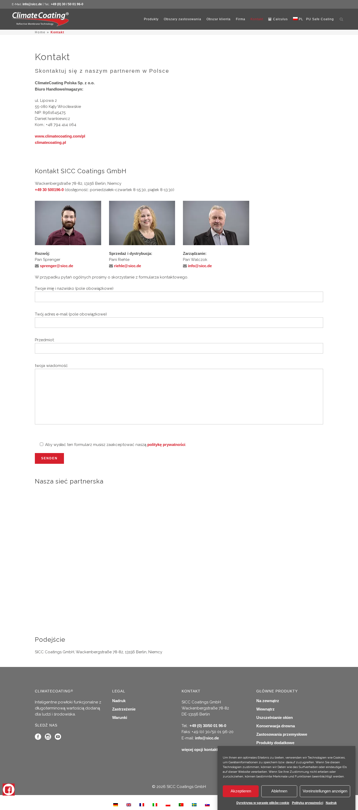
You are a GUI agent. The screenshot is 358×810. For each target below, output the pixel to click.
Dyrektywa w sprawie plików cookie (262, 803)
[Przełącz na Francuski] (142, 804)
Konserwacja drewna (275, 726)
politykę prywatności (166, 444)
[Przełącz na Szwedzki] (194, 804)
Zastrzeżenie (123, 709)
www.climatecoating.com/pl (60, 136)
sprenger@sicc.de (56, 266)
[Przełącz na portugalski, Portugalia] (181, 804)
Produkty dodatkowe (275, 742)
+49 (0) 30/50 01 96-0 (207, 725)
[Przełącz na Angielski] (129, 804)
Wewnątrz (265, 709)
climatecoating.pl (50, 142)
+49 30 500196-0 (49, 189)
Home (40, 32)
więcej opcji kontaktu (201, 749)
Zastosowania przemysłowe (281, 734)
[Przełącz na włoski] (155, 804)
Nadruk (331, 803)
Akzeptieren (241, 791)
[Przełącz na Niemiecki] (115, 804)
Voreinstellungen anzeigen (325, 791)
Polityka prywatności (307, 803)
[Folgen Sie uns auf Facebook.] (38, 738)
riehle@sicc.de (127, 266)
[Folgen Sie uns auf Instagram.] (48, 738)
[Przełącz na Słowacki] (207, 804)
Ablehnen (279, 791)
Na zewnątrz (267, 700)
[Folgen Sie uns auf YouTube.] (58, 738)
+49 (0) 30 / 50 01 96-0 (67, 4)
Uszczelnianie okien (274, 717)
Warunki (119, 717)
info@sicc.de (32, 4)
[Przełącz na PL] (168, 804)
